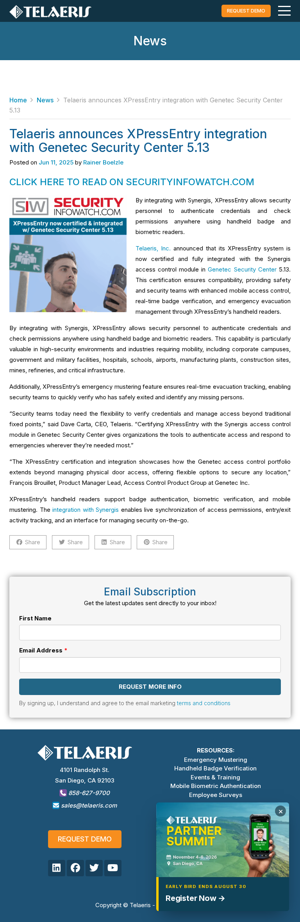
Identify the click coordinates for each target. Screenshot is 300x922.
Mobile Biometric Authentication (215, 786)
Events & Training (215, 777)
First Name (35, 618)
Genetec (219, 269)
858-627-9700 (88, 793)
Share (32, 542)
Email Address (40, 650)
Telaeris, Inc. (153, 248)
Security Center (255, 269)
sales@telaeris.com (89, 805)
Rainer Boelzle (103, 162)
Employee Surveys (215, 795)
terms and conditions (203, 703)
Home (18, 100)
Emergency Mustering (215, 759)
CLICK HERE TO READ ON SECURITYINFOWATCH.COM (131, 182)
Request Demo (85, 839)
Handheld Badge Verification (215, 768)
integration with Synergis (85, 509)
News (45, 100)
